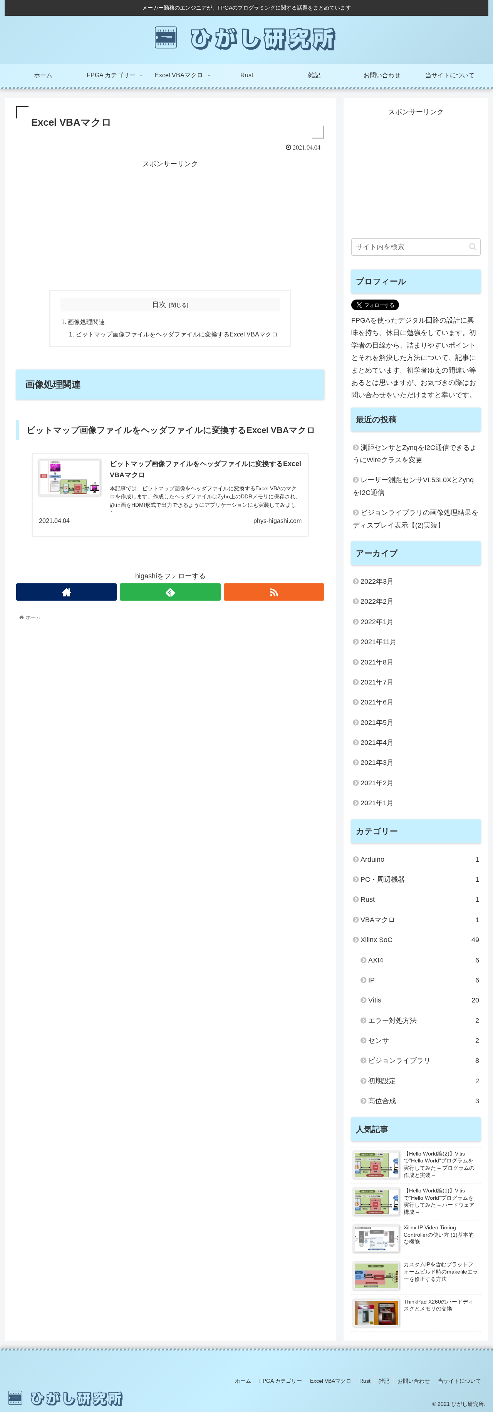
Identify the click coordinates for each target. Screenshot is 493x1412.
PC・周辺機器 (420, 879)
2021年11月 (379, 642)
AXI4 (423, 960)
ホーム (243, 1381)
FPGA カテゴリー (280, 1381)
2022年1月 (377, 622)
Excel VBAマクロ (330, 1381)
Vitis (423, 1000)
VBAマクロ (420, 920)
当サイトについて (459, 1381)
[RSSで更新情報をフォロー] (274, 592)
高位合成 (423, 1101)
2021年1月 (377, 803)
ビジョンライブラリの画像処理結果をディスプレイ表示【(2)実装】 (415, 519)
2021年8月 (377, 662)
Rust (420, 899)
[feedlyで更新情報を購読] (170, 592)
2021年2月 (377, 783)
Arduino (420, 859)
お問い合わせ (413, 1381)
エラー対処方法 (423, 1020)
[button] (473, 246)
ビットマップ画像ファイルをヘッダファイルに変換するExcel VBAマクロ (176, 334)
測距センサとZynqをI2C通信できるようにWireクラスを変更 (415, 454)
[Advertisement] (170, 224)
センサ (423, 1040)
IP (423, 980)
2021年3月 (377, 762)
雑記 (384, 1381)
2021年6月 (377, 702)
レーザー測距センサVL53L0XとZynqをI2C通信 (413, 486)
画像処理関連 (86, 321)
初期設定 (423, 1081)
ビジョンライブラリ (423, 1060)
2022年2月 (377, 601)
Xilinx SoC (420, 940)
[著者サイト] (66, 592)
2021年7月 (377, 682)
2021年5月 (377, 722)
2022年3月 (377, 581)
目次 (159, 304)
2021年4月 (377, 742)
